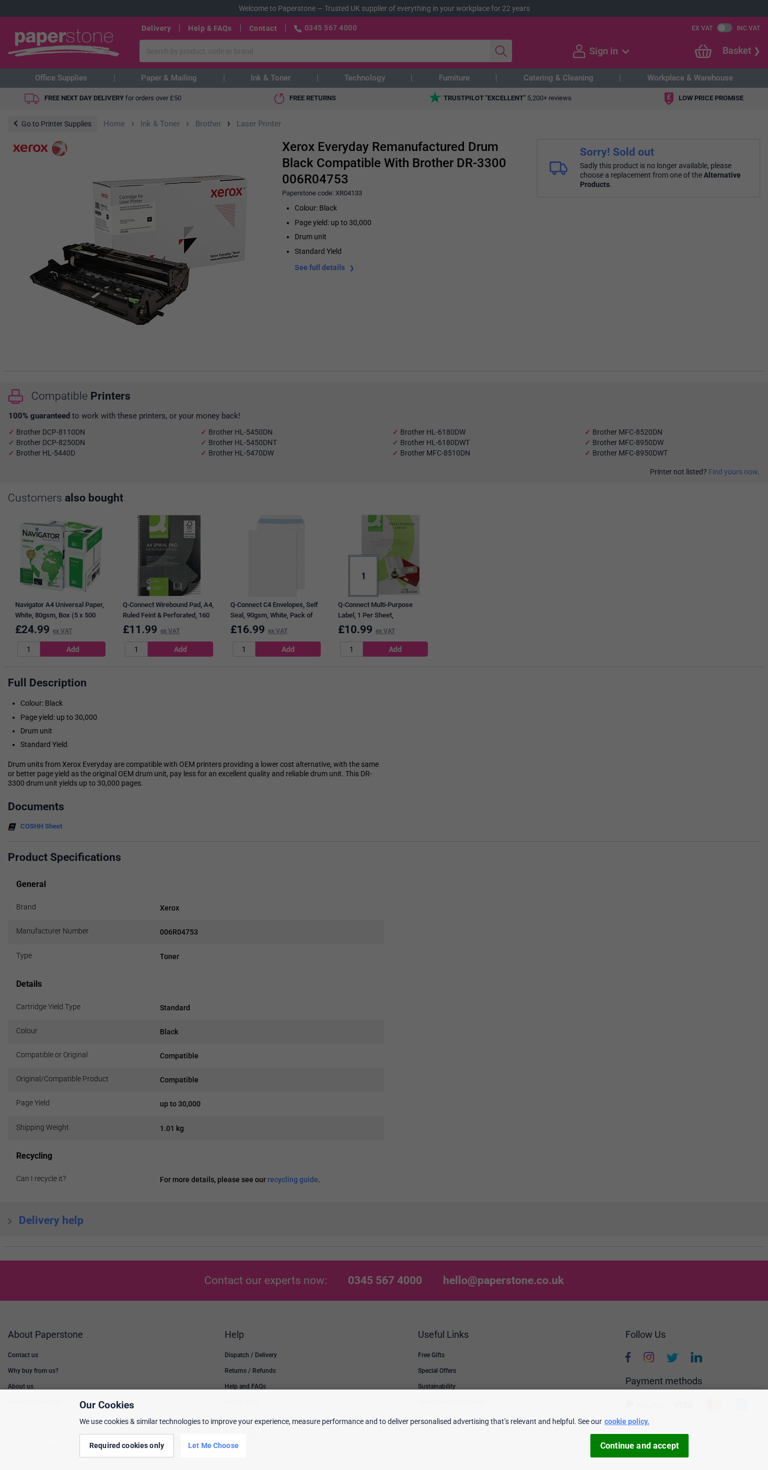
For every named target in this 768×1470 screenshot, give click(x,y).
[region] (384, 1430)
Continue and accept (639, 1446)
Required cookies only (126, 1445)
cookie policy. (626, 1421)
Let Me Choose (213, 1445)
